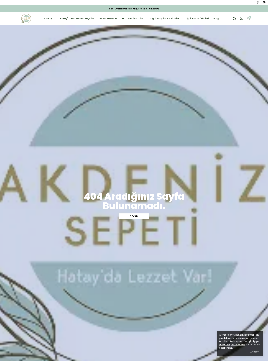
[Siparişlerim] (241, 19)
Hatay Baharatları (133, 18)
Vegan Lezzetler (108, 18)
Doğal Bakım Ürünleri (196, 18)
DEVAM (134, 216)
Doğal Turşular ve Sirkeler (164, 18)
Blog (216, 18)
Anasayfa (49, 18)
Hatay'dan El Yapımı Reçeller (77, 18)
